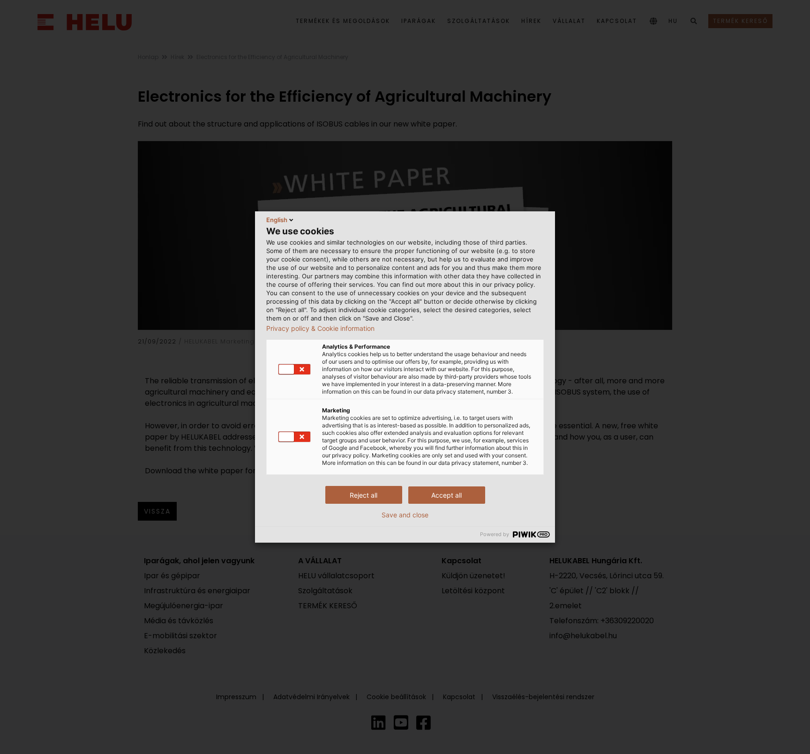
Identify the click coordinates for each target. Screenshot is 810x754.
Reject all (363, 495)
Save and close (405, 515)
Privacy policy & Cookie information (320, 328)
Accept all (446, 495)
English (276, 220)
